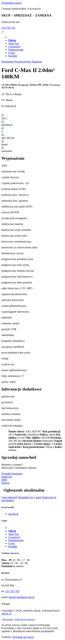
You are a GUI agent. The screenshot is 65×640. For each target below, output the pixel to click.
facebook (13, 513)
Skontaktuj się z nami (29, 497)
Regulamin (8, 619)
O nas (11, 52)
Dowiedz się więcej (23, 637)
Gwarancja (14, 46)
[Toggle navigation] (2, 31)
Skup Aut (13, 43)
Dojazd (5, 482)
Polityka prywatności (25, 619)
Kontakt (12, 55)
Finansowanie (16, 49)
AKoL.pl (6, 613)
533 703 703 (8, 27)
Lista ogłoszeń (9, 497)
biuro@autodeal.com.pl (21, 597)
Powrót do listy (23, 61)
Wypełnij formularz (12, 473)
